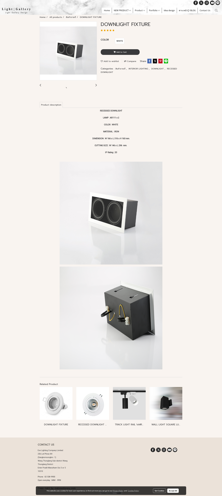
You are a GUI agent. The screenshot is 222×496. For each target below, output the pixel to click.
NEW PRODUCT (121, 10)
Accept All (173, 490)
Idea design (169, 10)
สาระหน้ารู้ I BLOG (187, 10)
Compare (131, 61)
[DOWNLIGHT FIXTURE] (68, 51)
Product (139, 10)
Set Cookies (159, 490)
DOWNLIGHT (158, 68)
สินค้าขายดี (120, 68)
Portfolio (153, 10)
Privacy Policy (118, 490)
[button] (216, 10)
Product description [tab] (51, 104)
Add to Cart (121, 52)
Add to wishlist (111, 61)
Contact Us (205, 10)
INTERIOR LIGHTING (139, 68)
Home (107, 10)
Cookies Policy (133, 490)
